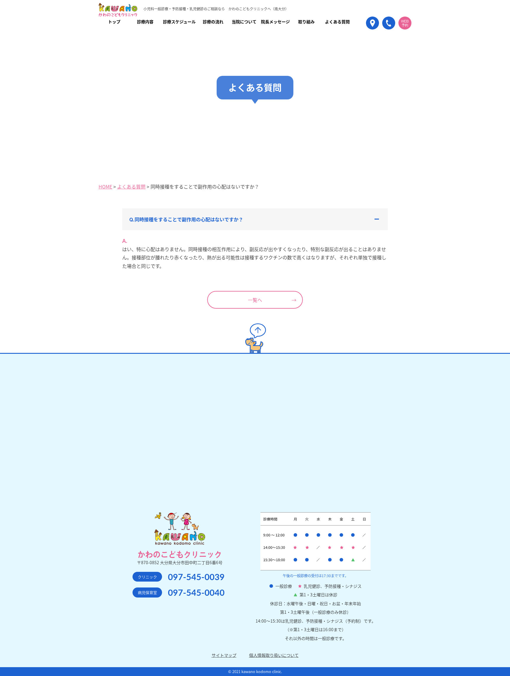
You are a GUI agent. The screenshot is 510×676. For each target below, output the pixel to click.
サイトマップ (224, 655)
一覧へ (255, 299)
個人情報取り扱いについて (274, 655)
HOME (105, 186)
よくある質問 (131, 186)
